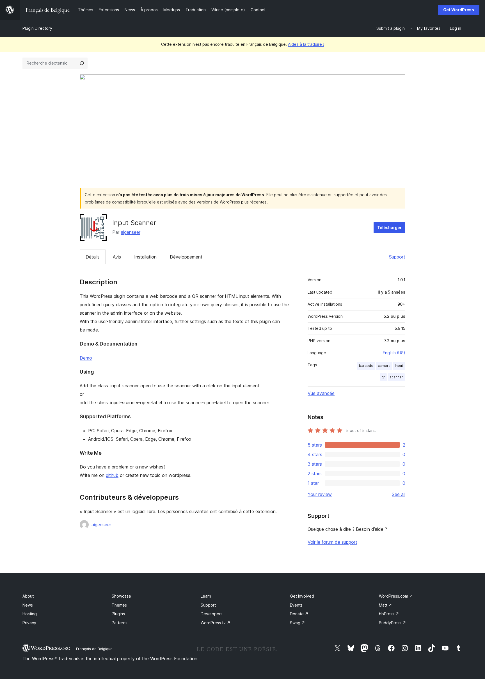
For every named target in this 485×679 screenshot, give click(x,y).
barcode (366, 365)
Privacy (29, 622)
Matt (385, 605)
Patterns (119, 622)
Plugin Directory (37, 28)
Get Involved (302, 596)
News (27, 605)
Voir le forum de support (332, 542)
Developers (212, 613)
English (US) (394, 352)
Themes (119, 605)
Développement (186, 257)
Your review (320, 494)
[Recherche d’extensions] (82, 63)
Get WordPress (458, 9)
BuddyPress (392, 622)
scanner (396, 377)
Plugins (118, 613)
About (28, 596)
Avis (117, 257)
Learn (206, 596)
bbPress (389, 613)
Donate (299, 613)
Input (399, 365)
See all (398, 494)
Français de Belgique (94, 648)
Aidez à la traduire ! (306, 44)
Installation (145, 257)
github (112, 475)
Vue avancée (321, 393)
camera (384, 365)
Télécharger (389, 227)
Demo (86, 358)
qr (383, 377)
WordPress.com (396, 596)
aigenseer (130, 232)
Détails (93, 257)
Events (296, 605)
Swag (297, 622)
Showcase (121, 596)
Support (397, 257)
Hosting (29, 613)
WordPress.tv (215, 622)
